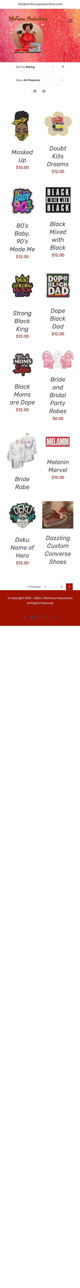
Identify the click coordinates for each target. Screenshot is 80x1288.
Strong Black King (22, 321)
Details (16, 132)
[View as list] (43, 91)
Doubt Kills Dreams (58, 156)
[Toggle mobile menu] (71, 20)
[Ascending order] (63, 67)
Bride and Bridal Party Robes (57, 395)
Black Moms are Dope (22, 394)
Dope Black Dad (58, 318)
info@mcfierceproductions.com (40, 4)
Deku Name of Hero (22, 547)
